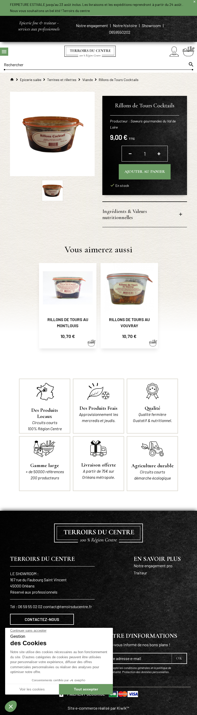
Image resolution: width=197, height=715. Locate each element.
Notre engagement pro (153, 565)
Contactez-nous (42, 619)
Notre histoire (125, 25)
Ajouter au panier (144, 171)
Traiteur (140, 572)
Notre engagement (92, 25)
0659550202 (119, 32)
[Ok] (190, 64)
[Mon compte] (174, 51)
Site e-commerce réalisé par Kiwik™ (98, 708)
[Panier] (188, 51)
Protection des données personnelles (145, 672)
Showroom (152, 25)
